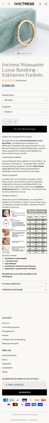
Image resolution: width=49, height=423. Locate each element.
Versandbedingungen (11, 327)
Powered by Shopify (31, 415)
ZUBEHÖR (6, 364)
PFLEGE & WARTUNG (11, 284)
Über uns (5, 323)
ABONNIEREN (24, 392)
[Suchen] (8, 4)
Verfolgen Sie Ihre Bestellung (14, 339)
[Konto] (40, 4)
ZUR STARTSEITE (9, 356)
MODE (5, 372)
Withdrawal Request (10, 343)
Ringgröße (6, 107)
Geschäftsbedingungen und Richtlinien (24, 420)
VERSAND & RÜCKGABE (12, 289)
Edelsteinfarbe (8, 95)
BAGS (4, 360)
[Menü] (3, 4)
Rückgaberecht (8, 331)
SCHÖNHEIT (7, 368)
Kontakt (5, 335)
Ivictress (20, 415)
